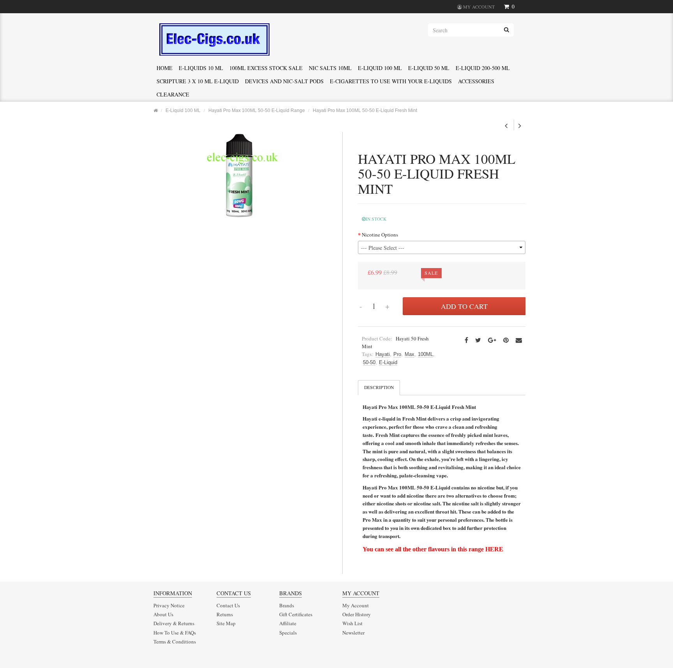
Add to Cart (464, 306)
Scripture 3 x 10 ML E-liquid (198, 81)
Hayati (382, 354)
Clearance (173, 94)
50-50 (369, 362)
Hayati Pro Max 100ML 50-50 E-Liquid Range (256, 110)
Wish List (352, 623)
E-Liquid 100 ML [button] (380, 68)
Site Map (226, 623)
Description (379, 387)
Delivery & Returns (173, 623)
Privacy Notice (169, 605)
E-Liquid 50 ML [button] (428, 68)
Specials (288, 632)
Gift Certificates (295, 614)
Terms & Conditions (174, 641)
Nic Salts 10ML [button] (330, 68)
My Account (355, 605)
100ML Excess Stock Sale (266, 68)
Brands (286, 605)
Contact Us (228, 605)
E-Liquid (388, 362)
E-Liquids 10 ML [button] (201, 68)
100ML (425, 354)
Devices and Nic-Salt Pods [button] (284, 81)
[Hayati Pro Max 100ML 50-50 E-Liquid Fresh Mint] (239, 174)
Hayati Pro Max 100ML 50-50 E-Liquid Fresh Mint (365, 110)
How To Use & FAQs (174, 632)
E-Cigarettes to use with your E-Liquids (391, 81)
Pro (397, 354)
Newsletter (353, 632)
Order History (356, 614)
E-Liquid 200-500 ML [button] (483, 68)
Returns (225, 614)
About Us (163, 614)
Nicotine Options (380, 234)
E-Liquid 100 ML (183, 110)
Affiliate (287, 623)
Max (409, 354)
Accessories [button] (476, 81)
